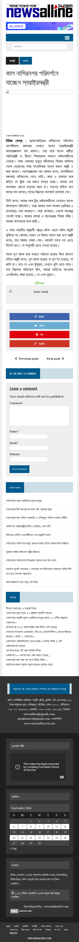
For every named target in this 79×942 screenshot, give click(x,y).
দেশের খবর (59, 926)
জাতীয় (16, 926)
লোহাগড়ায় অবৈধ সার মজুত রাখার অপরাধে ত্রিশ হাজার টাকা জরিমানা (37, 543)
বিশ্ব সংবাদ (25, 929)
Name (14, 431)
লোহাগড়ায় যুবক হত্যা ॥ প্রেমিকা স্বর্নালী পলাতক (29, 613)
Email (13, 443)
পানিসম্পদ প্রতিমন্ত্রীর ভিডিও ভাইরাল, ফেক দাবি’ (28, 526)
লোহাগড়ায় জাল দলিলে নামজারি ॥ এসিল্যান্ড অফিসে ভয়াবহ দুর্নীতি (36, 517)
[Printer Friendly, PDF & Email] (39, 283)
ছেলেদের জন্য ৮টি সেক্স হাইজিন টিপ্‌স (23, 650)
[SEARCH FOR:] (39, 46)
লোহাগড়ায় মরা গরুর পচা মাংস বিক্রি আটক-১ (26, 660)
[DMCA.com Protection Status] (21, 911)
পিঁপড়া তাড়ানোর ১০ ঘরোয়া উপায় (21, 608)
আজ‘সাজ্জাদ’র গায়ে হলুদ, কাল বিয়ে (22, 582)
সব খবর (57, 929)
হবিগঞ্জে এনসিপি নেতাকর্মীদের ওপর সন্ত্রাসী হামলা (28, 534)
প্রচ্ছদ (8, 926)
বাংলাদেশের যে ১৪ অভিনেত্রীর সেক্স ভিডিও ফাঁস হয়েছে (31, 627)
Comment (16, 403)
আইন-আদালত (46, 926)
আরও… (66, 929)
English (13, 933)
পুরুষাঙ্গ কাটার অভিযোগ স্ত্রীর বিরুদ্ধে (23, 551)
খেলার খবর (13, 929)
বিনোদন (48, 929)
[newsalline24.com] (39, 11)
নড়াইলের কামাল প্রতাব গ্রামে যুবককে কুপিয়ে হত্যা (29, 664)
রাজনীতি (25, 926)
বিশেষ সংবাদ (37, 929)
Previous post (28, 359)
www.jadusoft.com (56, 906)
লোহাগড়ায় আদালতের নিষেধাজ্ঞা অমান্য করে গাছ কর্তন (31, 560)
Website (15, 454)
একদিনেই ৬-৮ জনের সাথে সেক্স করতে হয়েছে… (28, 655)
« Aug (13, 848)
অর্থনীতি (34, 926)
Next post (53, 359)
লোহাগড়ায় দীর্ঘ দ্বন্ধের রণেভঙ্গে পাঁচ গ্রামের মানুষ (29, 509)
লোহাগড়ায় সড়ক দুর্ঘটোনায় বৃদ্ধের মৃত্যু (24, 500)
